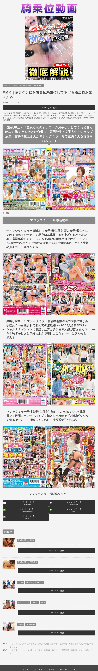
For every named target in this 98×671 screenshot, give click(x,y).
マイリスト (37, 669)
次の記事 (63, 669)
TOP (73, 669)
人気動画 (50, 669)
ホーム (25, 669)
